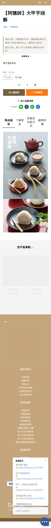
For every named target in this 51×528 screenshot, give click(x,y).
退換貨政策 (25, 414)
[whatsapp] (32, 107)
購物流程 (25, 410)
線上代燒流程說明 (25, 435)
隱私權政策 (25, 421)
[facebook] (27, 107)
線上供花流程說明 (25, 431)
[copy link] (38, 107)
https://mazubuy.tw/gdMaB (29, 490)
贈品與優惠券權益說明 (25, 442)
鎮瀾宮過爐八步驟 (25, 428)
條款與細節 (25, 417)
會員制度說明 (25, 391)
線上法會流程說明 (25, 438)
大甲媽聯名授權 (25, 387)
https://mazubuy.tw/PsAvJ (32, 498)
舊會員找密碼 (25, 394)
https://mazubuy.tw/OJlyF (30, 467)
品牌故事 (25, 377)
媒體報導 (25, 380)
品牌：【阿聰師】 (11, 27)
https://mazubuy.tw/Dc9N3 (29, 478)
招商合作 (25, 384)
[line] (21, 107)
